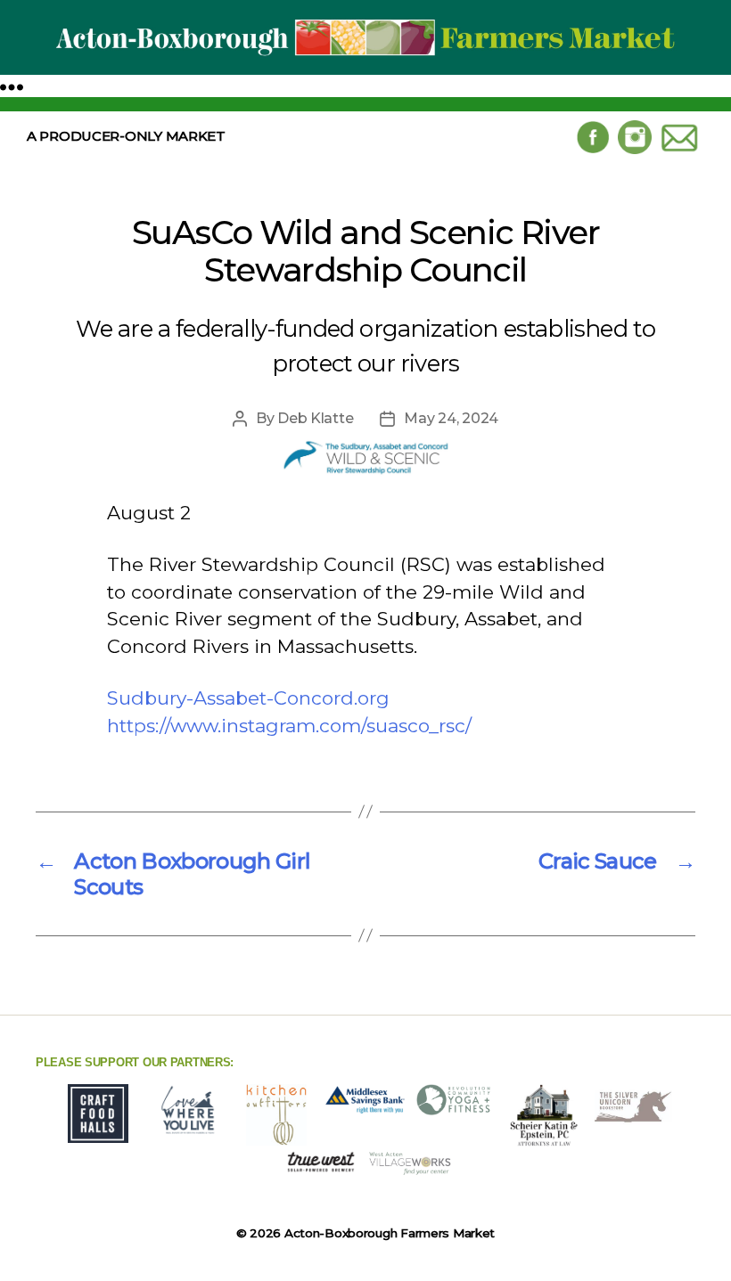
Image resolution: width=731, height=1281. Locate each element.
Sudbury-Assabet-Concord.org (248, 698)
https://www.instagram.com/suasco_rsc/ (289, 725)
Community (290, 177)
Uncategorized (423, 177)
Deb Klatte (315, 418)
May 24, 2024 (451, 418)
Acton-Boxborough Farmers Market (389, 1233)
